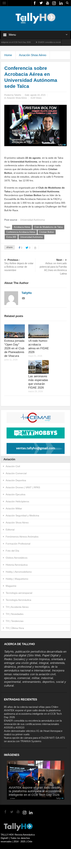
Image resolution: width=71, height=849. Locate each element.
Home (8, 55)
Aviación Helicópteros (17, 501)
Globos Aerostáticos (16, 557)
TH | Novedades (14, 614)
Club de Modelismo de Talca (48, 227)
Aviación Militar (14, 508)
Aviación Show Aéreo (32, 55)
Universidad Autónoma (31, 237)
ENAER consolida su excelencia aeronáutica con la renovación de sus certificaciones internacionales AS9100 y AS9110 (33, 724)
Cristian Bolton (46, 232)
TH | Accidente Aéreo (17, 607)
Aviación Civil (13, 466)
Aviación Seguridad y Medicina (22, 515)
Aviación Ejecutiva (15, 494)
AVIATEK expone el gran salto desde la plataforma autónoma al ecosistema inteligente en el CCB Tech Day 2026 (33, 714)
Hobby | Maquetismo (17, 578)
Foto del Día (12, 550)
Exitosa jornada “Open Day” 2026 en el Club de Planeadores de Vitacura (14, 348)
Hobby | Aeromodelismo (19, 571)
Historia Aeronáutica (17, 564)
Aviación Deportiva (16, 480)
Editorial (10, 529)
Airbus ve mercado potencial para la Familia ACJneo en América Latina (53, 266)
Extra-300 (11, 237)
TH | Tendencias (14, 621)
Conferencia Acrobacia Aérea (20, 232)
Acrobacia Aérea (22, 227)
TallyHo (17, 95)
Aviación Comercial (16, 473)
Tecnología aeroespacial (19, 593)
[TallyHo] (35, 18)
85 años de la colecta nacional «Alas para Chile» (31, 706)
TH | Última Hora (15, 628)
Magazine (11, 585)
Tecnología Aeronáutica (18, 600)
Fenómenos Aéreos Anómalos (22, 536)
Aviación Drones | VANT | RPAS (23, 487)
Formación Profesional (18, 543)
